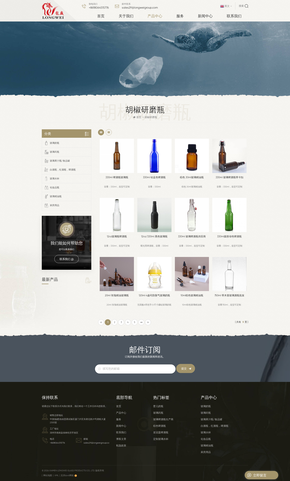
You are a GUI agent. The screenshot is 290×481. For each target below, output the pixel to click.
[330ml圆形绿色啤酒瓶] (229, 215)
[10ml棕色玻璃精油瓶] (192, 274)
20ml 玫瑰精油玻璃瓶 (117, 295)
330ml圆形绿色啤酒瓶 (229, 236)
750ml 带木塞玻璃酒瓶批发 (229, 295)
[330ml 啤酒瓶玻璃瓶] (117, 156)
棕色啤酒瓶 (159, 426)
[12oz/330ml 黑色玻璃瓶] (154, 215)
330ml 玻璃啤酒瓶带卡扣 (229, 177)
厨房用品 (54, 205)
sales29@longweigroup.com (140, 7)
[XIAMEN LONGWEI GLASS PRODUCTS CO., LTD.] (53, 10)
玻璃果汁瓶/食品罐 (60, 161)
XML (57, 475)
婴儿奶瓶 (158, 406)
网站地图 (47, 475)
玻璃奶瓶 (54, 143)
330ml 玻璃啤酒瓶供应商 (192, 236)
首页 (101, 16)
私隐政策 (121, 445)
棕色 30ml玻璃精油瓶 (192, 177)
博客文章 (121, 439)
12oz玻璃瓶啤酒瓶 (117, 236)
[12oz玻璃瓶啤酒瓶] (117, 215)
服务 (180, 16)
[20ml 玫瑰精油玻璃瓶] (117, 274)
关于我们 (126, 16)
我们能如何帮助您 (67, 243)
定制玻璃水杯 (160, 439)
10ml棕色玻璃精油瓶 (192, 295)
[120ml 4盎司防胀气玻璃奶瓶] (154, 274)
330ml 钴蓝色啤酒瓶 (154, 177)
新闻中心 (205, 16)
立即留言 (260, 475)
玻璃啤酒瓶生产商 (163, 419)
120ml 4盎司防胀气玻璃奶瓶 (154, 295)
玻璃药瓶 (54, 152)
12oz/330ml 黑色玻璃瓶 (154, 236)
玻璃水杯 (54, 179)
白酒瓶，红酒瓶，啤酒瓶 (63, 170)
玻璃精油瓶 (56, 196)
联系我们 (234, 16)
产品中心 (155, 16)
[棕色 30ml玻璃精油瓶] (192, 156)
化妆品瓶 (54, 187)
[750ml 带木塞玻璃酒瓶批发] (229, 274)
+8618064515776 (99, 7)
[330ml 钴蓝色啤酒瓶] (154, 156)
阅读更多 (116, 170)
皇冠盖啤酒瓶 (160, 432)
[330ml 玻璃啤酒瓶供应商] (192, 215)
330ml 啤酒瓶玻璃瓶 (117, 177)
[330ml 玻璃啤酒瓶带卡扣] (229, 156)
